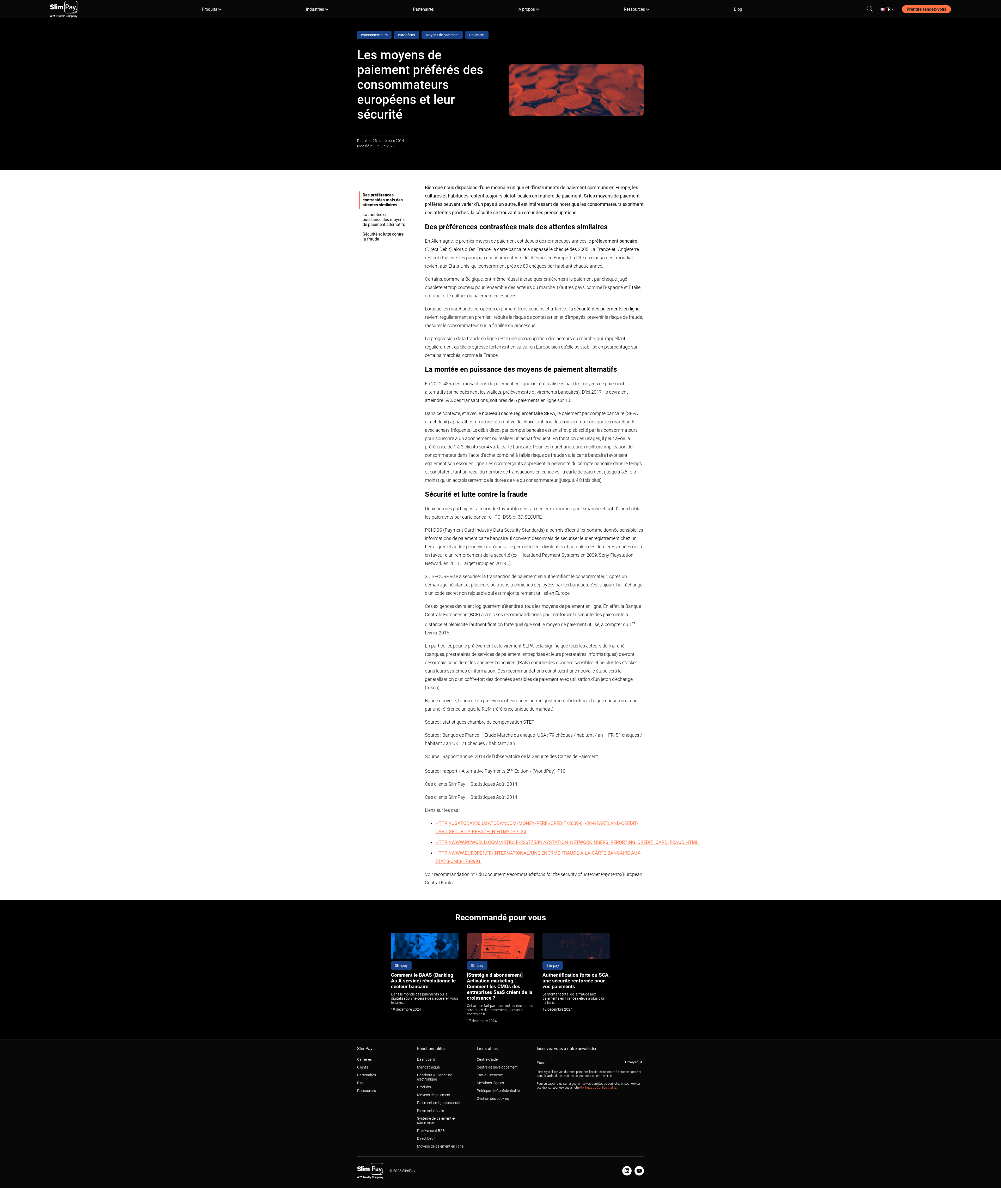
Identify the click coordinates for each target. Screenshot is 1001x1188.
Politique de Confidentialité (498, 1091)
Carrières (364, 1059)
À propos (526, 9)
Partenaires (423, 9)
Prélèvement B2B (431, 1131)
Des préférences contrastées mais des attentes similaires (383, 200)
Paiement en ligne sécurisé (438, 1103)
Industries (315, 9)
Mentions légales (490, 1083)
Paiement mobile (430, 1110)
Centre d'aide (487, 1059)
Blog (738, 9)
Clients (362, 1067)
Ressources (634, 9)
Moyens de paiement (433, 1095)
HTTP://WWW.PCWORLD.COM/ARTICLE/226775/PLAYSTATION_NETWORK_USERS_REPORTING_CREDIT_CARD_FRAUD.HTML (567, 842)
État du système (490, 1075)
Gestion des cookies (493, 1098)
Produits (209, 9)
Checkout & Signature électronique (434, 1077)
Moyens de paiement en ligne (440, 1146)
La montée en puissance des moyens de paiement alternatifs (384, 219)
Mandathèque (428, 1067)
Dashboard (426, 1059)
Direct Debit (426, 1138)
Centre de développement (497, 1067)
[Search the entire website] (869, 9)
